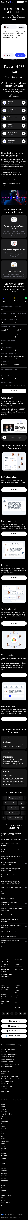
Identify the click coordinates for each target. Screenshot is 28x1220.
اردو (2, 1205)
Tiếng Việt (4, 1166)
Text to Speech (5, 959)
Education (4, 994)
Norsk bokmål (5, 1141)
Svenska (3, 1158)
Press (16, 1005)
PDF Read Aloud (5, 1084)
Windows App (5, 969)
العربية (3, 1104)
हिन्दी (2, 1131)
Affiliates (17, 997)
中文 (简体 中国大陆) (7, 1114)
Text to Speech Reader (7, 1056)
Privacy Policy (4, 1217)
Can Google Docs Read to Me (9, 1076)
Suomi (3, 1126)
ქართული (4, 1175)
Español (3, 1153)
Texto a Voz (4, 1089)
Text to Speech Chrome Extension (10, 1079)
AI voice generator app (16, 167)
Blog (16, 992)
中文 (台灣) (4, 1111)
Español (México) (6, 1156)
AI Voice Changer (6, 1071)
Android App (4, 964)
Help (16, 1000)
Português (4, 1170)
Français (3, 1124)
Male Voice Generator (7, 1061)
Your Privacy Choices (9, 1214)
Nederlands (4, 1121)
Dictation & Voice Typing (8, 1049)
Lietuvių (3, 1190)
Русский (3, 1148)
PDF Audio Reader (6, 1074)
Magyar (3, 1106)
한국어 (3, 1138)
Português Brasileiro (7, 1146)
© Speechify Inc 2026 (15, 1217)
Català (3, 1200)
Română (3, 1168)
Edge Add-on (5, 976)
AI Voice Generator (20, 962)
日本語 (3, 1136)
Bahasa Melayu (5, 1203)
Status (16, 1002)
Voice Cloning (18, 967)
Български (4, 1173)
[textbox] (14, 35)
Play (21, 55)
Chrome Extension (6, 974)
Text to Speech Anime (7, 1069)
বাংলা (2, 1198)
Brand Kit (17, 1007)
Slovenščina (4, 1180)
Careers (17, 995)
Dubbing (17, 964)
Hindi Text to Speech (7, 1081)
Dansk (3, 1119)
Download (4, 979)
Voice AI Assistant (6, 1052)
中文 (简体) (4, 1109)
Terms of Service (20, 1214)
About (16, 987)
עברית (2, 1193)
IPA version (20, 616)
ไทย (2, 1161)
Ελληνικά (3, 1188)
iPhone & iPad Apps (6, 962)
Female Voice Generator (8, 1059)
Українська (4, 1151)
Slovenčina (4, 1178)
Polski (3, 1143)
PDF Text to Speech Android (9, 1054)
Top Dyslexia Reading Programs (10, 1064)
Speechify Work (19, 969)
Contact (17, 990)
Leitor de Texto (5, 1091)
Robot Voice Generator (7, 1066)
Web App (3, 971)
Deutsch (3, 1129)
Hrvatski (3, 1185)
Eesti (2, 1183)
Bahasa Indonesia (6, 1195)
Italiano (3, 1134)
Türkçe (3, 1163)
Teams (3, 992)
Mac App (3, 967)
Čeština (3, 1116)
